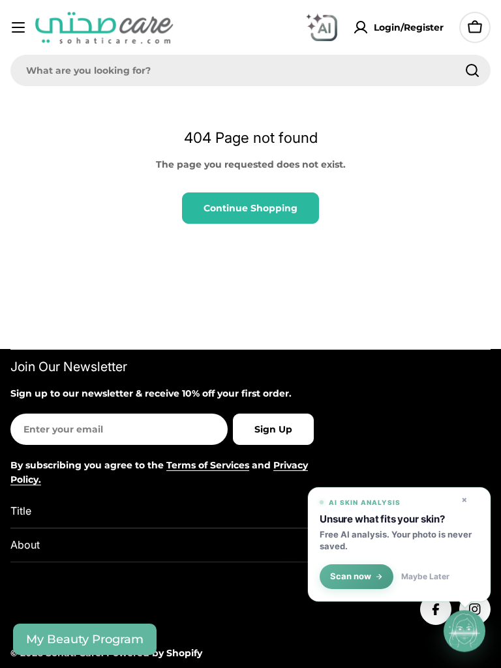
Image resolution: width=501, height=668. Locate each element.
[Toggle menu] (18, 27)
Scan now (350, 576)
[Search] (472, 70)
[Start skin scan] (464, 631)
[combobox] (250, 70)
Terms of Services (207, 465)
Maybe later (425, 576)
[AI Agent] (321, 27)
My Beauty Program (85, 639)
